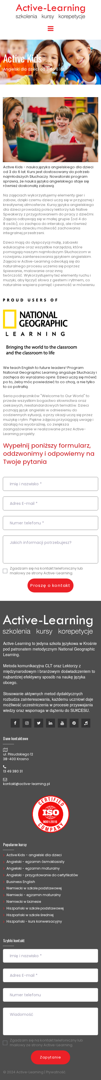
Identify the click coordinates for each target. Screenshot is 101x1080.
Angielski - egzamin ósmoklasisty (35, 861)
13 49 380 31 (13, 771)
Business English (20, 881)
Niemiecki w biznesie (23, 901)
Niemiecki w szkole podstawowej (34, 888)
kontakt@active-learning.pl (26, 783)
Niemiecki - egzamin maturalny (33, 894)
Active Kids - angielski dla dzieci (34, 855)
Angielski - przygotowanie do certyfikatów (42, 875)
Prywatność (55, 1072)
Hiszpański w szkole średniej (30, 915)
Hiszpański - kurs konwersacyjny (34, 921)
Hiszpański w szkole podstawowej (35, 908)
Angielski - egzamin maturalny (33, 868)
